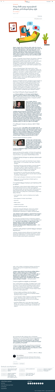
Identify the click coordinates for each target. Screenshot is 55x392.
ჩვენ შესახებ (3, 383)
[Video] (52, 1)
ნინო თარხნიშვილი (16, 11)
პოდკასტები (48, 1)
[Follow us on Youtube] (32, 383)
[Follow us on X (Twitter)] (30, 383)
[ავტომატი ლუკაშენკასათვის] (22, 370)
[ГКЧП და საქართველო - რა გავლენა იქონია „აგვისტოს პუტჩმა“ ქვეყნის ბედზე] (22, 374)
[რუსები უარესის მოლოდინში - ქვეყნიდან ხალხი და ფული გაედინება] (4, 370)
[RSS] (40, 383)
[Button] (40, 16)
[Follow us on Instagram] (36, 383)
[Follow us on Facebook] (28, 383)
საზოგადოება (15, 4)
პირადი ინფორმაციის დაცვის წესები (7, 385)
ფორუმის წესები (3, 386)
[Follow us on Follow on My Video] (34, 383)
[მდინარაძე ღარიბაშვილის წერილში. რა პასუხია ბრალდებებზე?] (40, 370)
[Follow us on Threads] (38, 383)
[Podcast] (42, 383)
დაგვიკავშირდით (4, 388)
